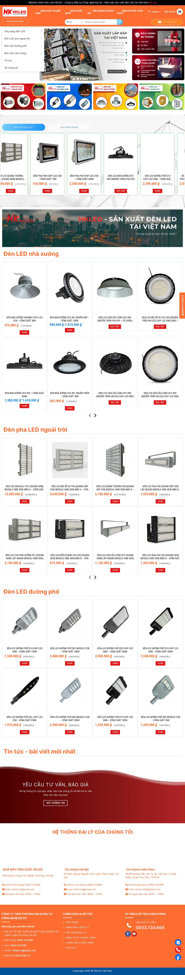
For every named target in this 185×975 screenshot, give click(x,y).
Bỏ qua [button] (153, 2)
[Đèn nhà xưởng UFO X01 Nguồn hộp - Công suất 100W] (70, 287)
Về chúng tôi (11, 67)
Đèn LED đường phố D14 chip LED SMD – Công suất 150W (24, 650)
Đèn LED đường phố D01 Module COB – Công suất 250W (69, 650)
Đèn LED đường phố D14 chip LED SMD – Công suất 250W (19, 177)
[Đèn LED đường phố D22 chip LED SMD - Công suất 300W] (56, 152)
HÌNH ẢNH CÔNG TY (77, 927)
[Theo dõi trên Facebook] (128, 934)
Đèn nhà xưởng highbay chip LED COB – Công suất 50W (24, 319)
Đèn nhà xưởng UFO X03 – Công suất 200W (129, 177)
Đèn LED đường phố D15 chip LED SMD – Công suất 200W (160, 650)
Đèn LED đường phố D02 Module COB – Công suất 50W (160, 719)
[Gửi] (120, 22)
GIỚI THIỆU (72, 922)
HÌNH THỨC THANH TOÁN (81, 937)
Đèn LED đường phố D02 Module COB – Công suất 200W (69, 719)
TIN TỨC (71, 947)
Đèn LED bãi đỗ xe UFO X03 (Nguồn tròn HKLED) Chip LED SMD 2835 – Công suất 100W (160, 319)
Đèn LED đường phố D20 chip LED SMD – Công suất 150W (166, 177)
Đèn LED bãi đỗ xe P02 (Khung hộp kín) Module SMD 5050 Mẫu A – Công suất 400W (69, 488)
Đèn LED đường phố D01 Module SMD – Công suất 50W (93, 177)
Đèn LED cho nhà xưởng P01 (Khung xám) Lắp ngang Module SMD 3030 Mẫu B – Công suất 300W (24, 557)
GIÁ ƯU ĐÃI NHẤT (73, 11)
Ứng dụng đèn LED (14, 31)
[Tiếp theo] (95, 416)
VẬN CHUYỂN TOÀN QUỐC (130, 11)
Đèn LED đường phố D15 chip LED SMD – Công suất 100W (115, 719)
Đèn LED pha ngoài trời (17, 38)
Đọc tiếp (115, 327)
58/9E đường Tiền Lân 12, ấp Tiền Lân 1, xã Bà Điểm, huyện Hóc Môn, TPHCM (150, 875)
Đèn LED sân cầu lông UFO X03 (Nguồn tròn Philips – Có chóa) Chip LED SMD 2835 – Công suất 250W (115, 319)
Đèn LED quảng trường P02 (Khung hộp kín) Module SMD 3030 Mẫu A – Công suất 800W (115, 488)
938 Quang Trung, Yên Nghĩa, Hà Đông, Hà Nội (27, 875)
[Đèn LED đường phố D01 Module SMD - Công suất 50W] (93, 152)
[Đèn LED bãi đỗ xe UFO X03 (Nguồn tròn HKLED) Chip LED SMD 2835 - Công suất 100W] (160, 287)
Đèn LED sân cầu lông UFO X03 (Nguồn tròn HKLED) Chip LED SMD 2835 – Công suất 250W (159, 395)
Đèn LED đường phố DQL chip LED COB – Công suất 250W (24, 719)
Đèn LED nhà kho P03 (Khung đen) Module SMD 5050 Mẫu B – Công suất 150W (160, 557)
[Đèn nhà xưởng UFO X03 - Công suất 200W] (129, 152)
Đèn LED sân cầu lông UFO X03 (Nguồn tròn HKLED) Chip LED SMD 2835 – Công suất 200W (114, 395)
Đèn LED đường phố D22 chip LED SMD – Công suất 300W (56, 177)
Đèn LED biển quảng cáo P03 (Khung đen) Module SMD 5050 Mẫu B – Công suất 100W (70, 557)
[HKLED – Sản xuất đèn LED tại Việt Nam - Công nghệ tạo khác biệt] (16, 11)
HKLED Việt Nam (103, 970)
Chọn (19, 191)
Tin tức (8, 60)
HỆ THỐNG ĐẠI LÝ (76, 932)
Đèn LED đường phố (15, 45)
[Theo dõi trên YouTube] (134, 934)
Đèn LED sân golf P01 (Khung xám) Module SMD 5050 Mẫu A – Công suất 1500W (24, 488)
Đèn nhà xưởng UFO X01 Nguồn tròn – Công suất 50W (69, 395)
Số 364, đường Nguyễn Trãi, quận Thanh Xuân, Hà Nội (91, 875)
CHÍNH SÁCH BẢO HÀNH (80, 942)
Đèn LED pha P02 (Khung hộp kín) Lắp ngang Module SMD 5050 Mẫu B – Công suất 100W (160, 488)
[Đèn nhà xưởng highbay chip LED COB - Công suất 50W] (24, 287)
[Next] (126, 55)
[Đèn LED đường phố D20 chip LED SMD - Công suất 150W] (166, 152)
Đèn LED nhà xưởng (15, 53)
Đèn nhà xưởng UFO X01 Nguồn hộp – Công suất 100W (69, 319)
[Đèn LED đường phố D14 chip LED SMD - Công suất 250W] (19, 152)
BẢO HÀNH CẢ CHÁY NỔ (101, 11)
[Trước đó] (90, 416)
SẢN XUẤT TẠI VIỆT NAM (48, 11)
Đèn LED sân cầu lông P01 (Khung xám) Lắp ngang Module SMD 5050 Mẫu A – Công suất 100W (115, 557)
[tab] (23, 127)
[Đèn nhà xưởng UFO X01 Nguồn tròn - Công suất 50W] (70, 363)
